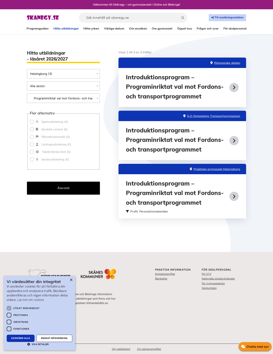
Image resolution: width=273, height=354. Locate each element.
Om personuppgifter (149, 348)
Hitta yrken (91, 28)
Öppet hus (184, 28)
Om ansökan (138, 28)
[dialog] (39, 313)
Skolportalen (209, 288)
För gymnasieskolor (213, 283)
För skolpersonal (234, 28)
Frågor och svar (208, 28)
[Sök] (182, 18)
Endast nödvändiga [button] (54, 338)
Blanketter (161, 278)
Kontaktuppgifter (165, 273)
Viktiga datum (114, 28)
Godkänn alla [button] (20, 338)
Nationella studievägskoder (218, 278)
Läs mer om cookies (30, 300)
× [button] (71, 280)
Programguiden (38, 28)
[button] (39, 344)
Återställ (63, 188)
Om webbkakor (121, 348)
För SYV (206, 273)
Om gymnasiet (162, 28)
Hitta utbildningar (66, 28)
